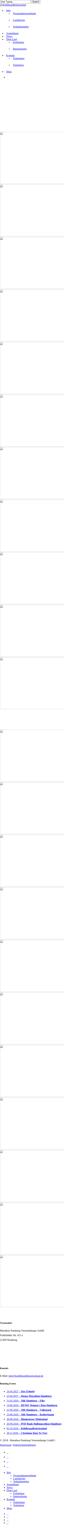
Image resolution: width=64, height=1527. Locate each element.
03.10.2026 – (27, 1428)
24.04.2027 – (20, 1391)
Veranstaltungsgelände (24, 1475)
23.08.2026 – (30, 1414)
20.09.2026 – (34, 1423)
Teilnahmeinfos (21, 1481)
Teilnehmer (19, 1502)
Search (35, 1)
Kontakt (11, 1499)
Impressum (5, 1445)
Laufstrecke (19, 1478)
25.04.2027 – (29, 1396)
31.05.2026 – (26, 1400)
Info (9, 1472)
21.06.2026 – (29, 1410)
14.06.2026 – (32, 1405)
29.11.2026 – (27, 1433)
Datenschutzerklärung (24, 1445)
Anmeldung (13, 1484)
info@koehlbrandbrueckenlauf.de (26, 1375)
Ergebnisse (18, 1493)
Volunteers (18, 1505)
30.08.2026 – (27, 1419)
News (10, 1487)
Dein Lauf (12, 1490)
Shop (9, 1508)
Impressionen (20, 1496)
